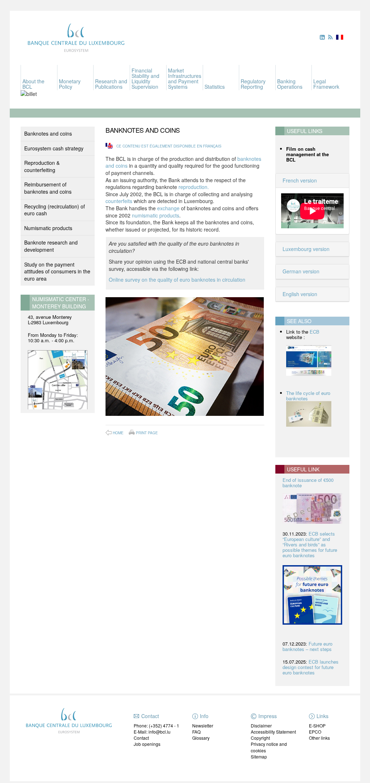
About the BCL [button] (33, 84)
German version (300, 271)
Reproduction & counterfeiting (42, 166)
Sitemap (259, 756)
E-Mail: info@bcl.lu (152, 732)
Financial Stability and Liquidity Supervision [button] (145, 78)
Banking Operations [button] (289, 84)
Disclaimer (261, 725)
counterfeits (119, 200)
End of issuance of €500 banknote (308, 482)
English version (299, 294)
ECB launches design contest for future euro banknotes (311, 667)
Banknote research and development (51, 246)
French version (299, 180)
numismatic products (155, 215)
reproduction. (193, 186)
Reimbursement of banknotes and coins (48, 188)
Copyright (260, 738)
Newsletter (202, 725)
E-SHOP (317, 725)
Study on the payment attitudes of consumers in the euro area (57, 271)
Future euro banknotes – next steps (307, 646)
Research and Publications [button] (111, 84)
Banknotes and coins (48, 133)
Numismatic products (48, 228)
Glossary (201, 738)
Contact (141, 738)
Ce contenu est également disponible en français (168, 146)
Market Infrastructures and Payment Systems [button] (184, 78)
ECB (314, 331)
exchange (168, 208)
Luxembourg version (305, 248)
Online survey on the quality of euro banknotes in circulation (177, 279)
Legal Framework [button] (326, 84)
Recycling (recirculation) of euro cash (54, 210)
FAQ (196, 732)
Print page (147, 432)
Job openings (147, 744)
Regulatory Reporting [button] (253, 84)
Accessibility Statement (273, 732)
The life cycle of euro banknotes (308, 396)
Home (118, 432)
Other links (319, 738)
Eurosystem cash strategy (53, 148)
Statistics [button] (215, 86)
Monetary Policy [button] (70, 84)
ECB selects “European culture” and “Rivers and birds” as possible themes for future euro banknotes (310, 544)
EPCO (315, 732)
